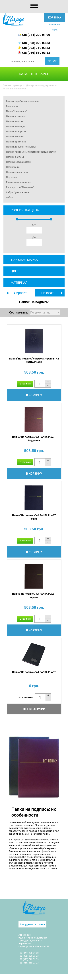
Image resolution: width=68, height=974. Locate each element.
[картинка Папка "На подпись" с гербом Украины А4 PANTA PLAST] (34, 341)
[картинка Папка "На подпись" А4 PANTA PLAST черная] (34, 576)
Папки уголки (13, 166)
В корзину (34, 395)
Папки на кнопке (14, 121)
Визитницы (12, 106)
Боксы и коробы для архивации (22, 101)
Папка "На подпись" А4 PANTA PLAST (34, 672)
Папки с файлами (15, 156)
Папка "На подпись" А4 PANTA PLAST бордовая (34, 438)
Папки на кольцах (15, 126)
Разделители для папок (18, 182)
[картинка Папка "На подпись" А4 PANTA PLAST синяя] (34, 498)
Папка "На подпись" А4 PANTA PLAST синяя (34, 517)
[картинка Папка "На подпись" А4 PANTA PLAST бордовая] (34, 419)
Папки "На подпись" (16, 111)
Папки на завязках (16, 116)
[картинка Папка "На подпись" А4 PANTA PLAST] (34, 654)
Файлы (9, 197)
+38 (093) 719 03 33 (36, 48)
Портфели (11, 177)
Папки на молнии (15, 136)
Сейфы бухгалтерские (17, 192)
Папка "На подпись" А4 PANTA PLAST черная (34, 595)
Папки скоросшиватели (18, 161)
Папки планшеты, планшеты (21, 146)
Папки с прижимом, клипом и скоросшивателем (31, 151)
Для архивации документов (41, 85)
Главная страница (12, 85)
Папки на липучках (16, 131)
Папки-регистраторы (17, 172)
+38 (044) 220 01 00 (36, 35)
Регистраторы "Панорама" (20, 187)
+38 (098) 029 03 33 (36, 43)
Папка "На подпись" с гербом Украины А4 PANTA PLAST (34, 360)
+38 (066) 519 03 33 (36, 53)
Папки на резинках (16, 141)
